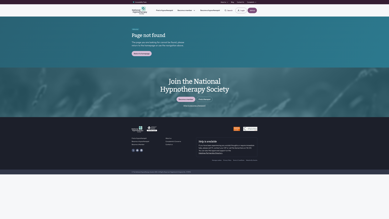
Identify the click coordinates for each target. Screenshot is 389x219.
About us (168, 138)
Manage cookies (217, 160)
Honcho (255, 160)
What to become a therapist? (194, 106)
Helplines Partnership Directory (210, 153)
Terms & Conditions (238, 160)
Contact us (169, 144)
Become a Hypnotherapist (140, 141)
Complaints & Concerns (173, 141)
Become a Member (138, 144)
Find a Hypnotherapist (139, 138)
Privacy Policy (227, 160)
